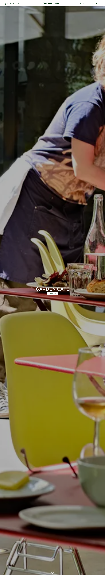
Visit (87, 3)
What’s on (81, 3)
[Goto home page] (51, 3)
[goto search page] (96, 3)
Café (93, 3)
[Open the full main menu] (99, 3)
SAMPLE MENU (53, 293)
